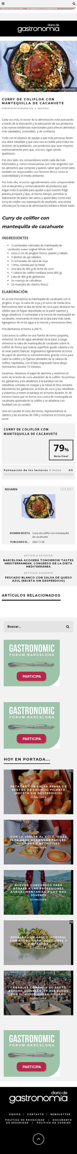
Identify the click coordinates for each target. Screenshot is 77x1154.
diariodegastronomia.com (17, 108)
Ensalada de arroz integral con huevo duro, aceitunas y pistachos (38, 940)
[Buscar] (74, 3)
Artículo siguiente (38, 573)
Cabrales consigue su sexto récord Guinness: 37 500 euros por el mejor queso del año (39, 991)
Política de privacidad (25, 1120)
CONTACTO (35, 1114)
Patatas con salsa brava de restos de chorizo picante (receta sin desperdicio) (38, 790)
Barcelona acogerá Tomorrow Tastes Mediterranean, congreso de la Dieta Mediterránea (38, 563)
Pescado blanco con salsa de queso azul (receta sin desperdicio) (38, 579)
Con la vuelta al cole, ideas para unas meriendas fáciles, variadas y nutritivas (38, 840)
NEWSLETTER (60, 1114)
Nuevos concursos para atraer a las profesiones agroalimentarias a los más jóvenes (38, 890)
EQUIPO (15, 1114)
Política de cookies (54, 1123)
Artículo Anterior (38, 555)
